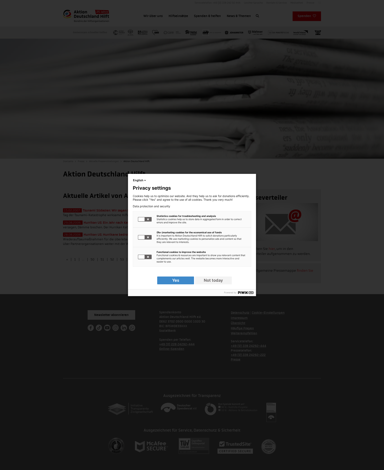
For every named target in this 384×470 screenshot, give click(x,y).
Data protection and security (151, 206)
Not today (213, 280)
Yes (175, 280)
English (138, 180)
